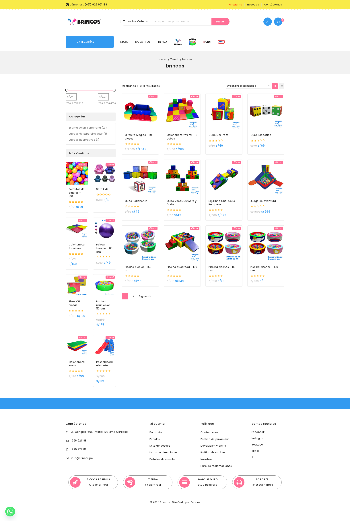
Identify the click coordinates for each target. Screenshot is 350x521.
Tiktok (255, 451)
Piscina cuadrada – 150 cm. (182, 268)
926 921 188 (79, 440)
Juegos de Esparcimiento (88, 133)
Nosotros (253, 4)
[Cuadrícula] (275, 86)
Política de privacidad (215, 439)
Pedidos (154, 439)
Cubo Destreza (218, 135)
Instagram (258, 438)
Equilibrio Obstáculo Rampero (222, 202)
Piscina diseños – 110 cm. (222, 268)
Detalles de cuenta (162, 459)
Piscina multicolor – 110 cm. (104, 305)
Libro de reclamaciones (216, 466)
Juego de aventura (263, 201)
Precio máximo (107, 102)
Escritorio (155, 432)
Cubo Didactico (260, 135)
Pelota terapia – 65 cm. (104, 248)
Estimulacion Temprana (88, 127)
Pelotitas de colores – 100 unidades (77, 192)
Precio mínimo (74, 102)
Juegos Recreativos (84, 140)
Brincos (195, 502)
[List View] (281, 86)
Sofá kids (102, 189)
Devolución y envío (213, 446)
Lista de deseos (159, 446)
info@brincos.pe (82, 458)
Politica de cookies (213, 452)
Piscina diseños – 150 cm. (264, 268)
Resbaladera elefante (104, 363)
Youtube (257, 444)
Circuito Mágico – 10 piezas (138, 136)
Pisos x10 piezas (74, 303)
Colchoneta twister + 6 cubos (182, 136)
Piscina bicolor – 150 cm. (138, 268)
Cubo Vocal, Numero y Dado (182, 202)
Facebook (258, 432)
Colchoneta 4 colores (77, 246)
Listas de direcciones (163, 452)
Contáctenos (273, 4)
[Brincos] (84, 21)
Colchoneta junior (77, 363)
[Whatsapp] (10, 511)
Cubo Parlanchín (136, 201)
